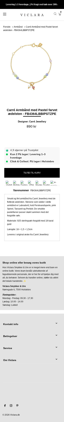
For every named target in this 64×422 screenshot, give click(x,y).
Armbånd (18, 27)
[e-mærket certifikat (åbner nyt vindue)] (54, 183)
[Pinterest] (17, 406)
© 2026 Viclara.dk (11, 415)
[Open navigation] (8, 14)
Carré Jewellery (37, 121)
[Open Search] (55, 13)
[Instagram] (11, 406)
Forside (6, 27)
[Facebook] (5, 406)
